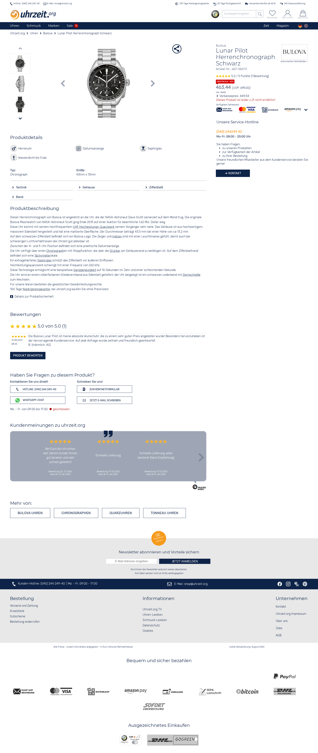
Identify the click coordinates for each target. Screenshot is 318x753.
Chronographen (76, 513)
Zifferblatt (156, 187)
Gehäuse (89, 187)
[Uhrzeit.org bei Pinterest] (305, 584)
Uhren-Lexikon (152, 615)
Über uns (282, 621)
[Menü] (139, 736)
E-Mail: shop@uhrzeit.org (59, 3)
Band (20, 197)
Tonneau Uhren (164, 513)
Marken (53, 25)
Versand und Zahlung (24, 606)
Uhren (14, 25)
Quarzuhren (120, 513)
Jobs (279, 628)
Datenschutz (151, 625)
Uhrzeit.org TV (152, 609)
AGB (278, 635)
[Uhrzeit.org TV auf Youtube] (297, 584)
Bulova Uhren (30, 513)
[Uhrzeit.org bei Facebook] (280, 584)
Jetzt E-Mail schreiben (105, 400)
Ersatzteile (17, 611)
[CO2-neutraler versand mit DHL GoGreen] (173, 740)
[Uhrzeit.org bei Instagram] (288, 584)
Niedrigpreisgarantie (36, 289)
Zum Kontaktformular (104, 389)
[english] (306, 26)
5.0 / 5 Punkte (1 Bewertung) (250, 76)
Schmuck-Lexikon (155, 620)
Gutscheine (17, 616)
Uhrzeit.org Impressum (291, 614)
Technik (21, 187)
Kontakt (234, 173)
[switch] (135, 742)
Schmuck (34, 25)
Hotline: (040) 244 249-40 (26, 3)
